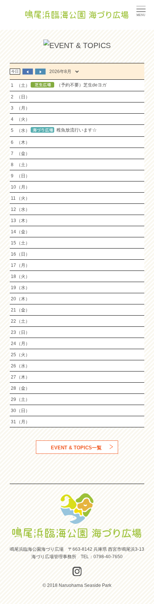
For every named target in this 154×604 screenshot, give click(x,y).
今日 (15, 71)
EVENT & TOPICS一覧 (76, 447)
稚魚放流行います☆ (76, 130)
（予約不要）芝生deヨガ (81, 85)
